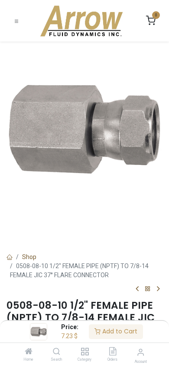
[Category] (85, 352)
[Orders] (112, 352)
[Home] (28, 352)
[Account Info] (140, 352)
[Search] (56, 352)
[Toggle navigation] (16, 21)
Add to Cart (119, 331)
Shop (29, 256)
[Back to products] (148, 289)
